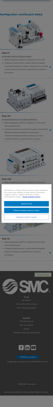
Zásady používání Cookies (31, 197)
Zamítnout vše (26, 204)
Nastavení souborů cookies (26, 217)
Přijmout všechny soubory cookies (26, 210)
